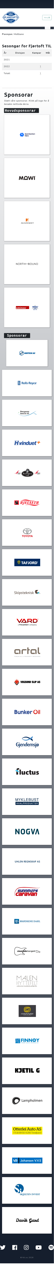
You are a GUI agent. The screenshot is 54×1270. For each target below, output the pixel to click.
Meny (46, 17)
